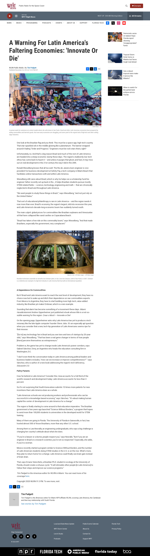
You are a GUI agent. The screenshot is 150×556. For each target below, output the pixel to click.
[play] (9, 16)
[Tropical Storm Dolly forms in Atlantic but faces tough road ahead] (115, 58)
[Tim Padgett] (14, 499)
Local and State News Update (64, 524)
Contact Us (86, 534)
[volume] (16, 16)
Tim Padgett (31, 68)
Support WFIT (87, 539)
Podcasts (46, 23)
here (27, 476)
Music (19, 23)
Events (59, 23)
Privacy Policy (116, 529)
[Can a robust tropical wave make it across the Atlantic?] (115, 74)
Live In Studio (58, 534)
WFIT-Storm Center (60, 529)
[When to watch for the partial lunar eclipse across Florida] (115, 91)
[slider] (19, 16)
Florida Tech (98, 23)
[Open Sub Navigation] (13, 23)
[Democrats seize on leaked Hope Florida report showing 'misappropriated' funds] (115, 37)
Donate (137, 6)
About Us (71, 23)
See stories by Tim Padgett (33, 503)
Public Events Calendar (91, 524)
